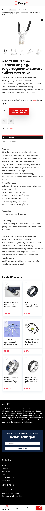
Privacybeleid (7, 490)
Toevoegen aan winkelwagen (19, 112)
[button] (42, 20)
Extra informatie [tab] (9, 141)
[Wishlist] (17, 508)
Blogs (4, 474)
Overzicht (5, 468)
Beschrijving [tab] (8, 137)
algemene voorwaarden (11, 493)
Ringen (12, 10)
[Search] (41, 3)
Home (4, 10)
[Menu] (2, 3)
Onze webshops (8, 477)
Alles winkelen (7, 471)
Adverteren (6, 480)
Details (35, 100)
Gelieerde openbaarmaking (12, 496)
